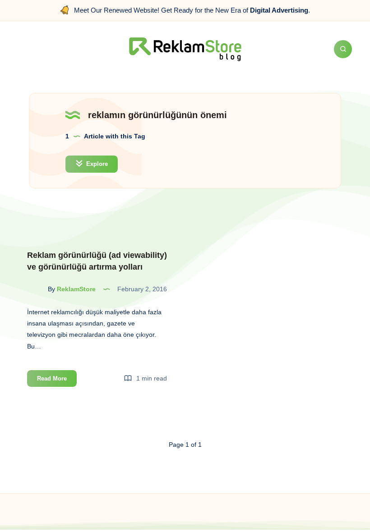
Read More (57, 381)
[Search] (343, 49)
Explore (96, 164)
